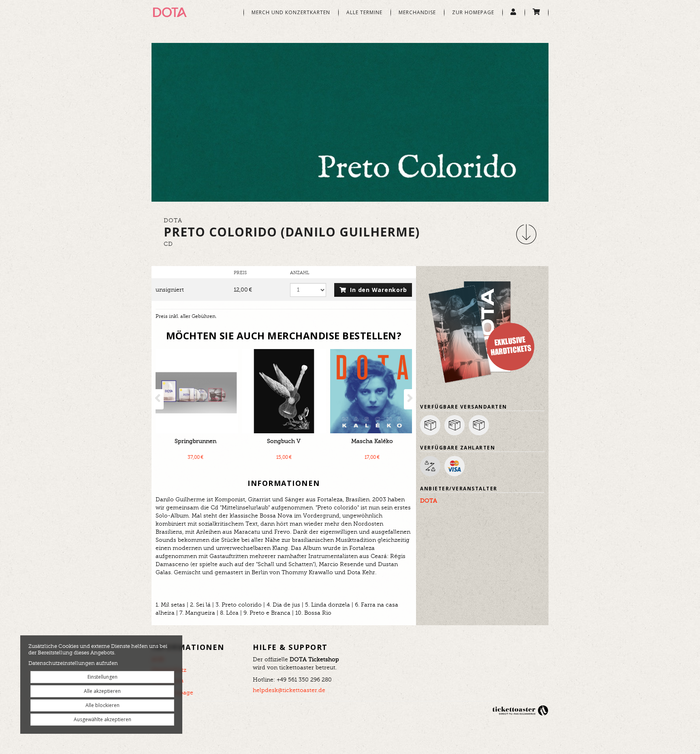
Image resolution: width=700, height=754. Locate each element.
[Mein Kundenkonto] (513, 12)
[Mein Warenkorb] (536, 12)
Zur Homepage (473, 12)
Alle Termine (364, 12)
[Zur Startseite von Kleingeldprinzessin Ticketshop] (192, 12)
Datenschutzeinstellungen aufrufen (73, 663)
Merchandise (417, 12)
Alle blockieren (102, 705)
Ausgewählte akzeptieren (102, 719)
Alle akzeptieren (102, 691)
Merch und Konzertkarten (291, 12)
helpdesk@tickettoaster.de (289, 690)
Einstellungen (102, 676)
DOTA (428, 501)
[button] (526, 234)
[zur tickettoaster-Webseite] (520, 710)
